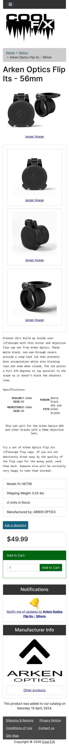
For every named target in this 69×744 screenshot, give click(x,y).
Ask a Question (15, 525)
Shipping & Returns (19, 720)
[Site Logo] (34, 28)
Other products (35, 690)
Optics (23, 53)
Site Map (12, 736)
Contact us (46, 728)
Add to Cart (51, 567)
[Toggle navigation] (10, 4)
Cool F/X (48, 742)
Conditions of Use (19, 728)
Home (10, 53)
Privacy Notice (50, 720)
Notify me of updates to (34, 614)
